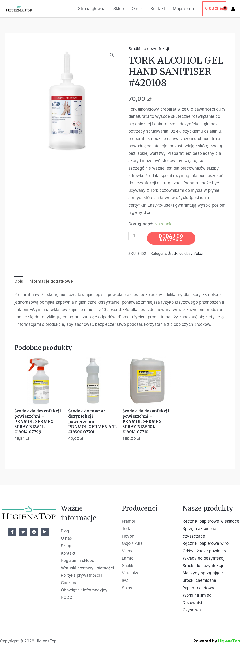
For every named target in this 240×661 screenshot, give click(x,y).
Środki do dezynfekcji (148, 48)
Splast (128, 588)
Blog (65, 531)
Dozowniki (192, 602)
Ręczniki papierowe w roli (206, 543)
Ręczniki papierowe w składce (211, 521)
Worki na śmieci (197, 595)
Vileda (128, 551)
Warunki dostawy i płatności (87, 568)
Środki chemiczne (199, 580)
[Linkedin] (45, 532)
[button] (112, 55)
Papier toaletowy (198, 588)
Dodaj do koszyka (171, 238)
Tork (126, 528)
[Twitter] (23, 532)
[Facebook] (12, 532)
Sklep (118, 8)
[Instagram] (34, 532)
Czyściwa (192, 610)
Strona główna (91, 8)
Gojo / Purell (133, 543)
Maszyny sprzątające (203, 573)
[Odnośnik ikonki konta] (233, 9)
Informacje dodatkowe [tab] (50, 281)
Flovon (128, 536)
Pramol (128, 521)
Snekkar (129, 565)
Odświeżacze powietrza (205, 551)
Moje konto (183, 8)
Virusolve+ (132, 573)
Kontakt (158, 8)
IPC (125, 580)
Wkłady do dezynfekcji (204, 558)
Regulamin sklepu (77, 560)
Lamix (127, 558)
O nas (137, 8)
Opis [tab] (18, 281)
